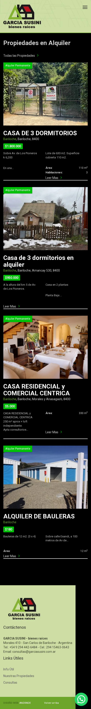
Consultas (10, 682)
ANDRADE (25, 702)
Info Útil (8, 669)
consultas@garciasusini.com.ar (34, 651)
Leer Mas (52, 178)
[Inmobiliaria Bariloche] (22, 16)
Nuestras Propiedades (18, 676)
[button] (81, 699)
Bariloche (9, 139)
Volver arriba (51, 702)
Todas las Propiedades (19, 55)
